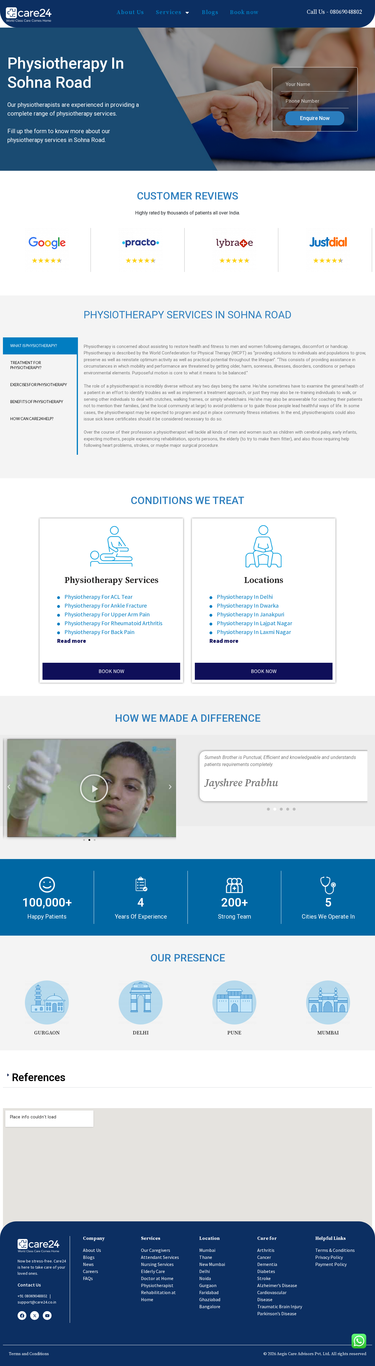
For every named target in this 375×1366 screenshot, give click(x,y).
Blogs (210, 12)
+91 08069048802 (32, 1296)
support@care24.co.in (37, 1302)
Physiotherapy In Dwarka (248, 605)
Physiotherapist (157, 1285)
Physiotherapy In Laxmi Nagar (254, 631)
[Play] (95, 788)
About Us (130, 12)
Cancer (264, 1257)
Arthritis (266, 1250)
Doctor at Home (157, 1278)
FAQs (88, 1278)
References (39, 1077)
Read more (71, 640)
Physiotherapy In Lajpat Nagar (254, 623)
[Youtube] (47, 1315)
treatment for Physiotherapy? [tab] (26, 365)
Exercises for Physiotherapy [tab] (38, 384)
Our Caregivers (155, 1250)
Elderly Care (153, 1271)
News (88, 1264)
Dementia (267, 1264)
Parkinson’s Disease (276, 1313)
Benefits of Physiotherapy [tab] (36, 401)
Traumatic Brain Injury (279, 1306)
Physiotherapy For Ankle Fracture (105, 605)
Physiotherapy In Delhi (245, 596)
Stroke (264, 1278)
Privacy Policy (329, 1257)
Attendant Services (160, 1257)
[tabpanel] (224, 396)
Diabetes (266, 1271)
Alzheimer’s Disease (277, 1285)
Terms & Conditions (335, 1250)
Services (169, 12)
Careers (90, 1271)
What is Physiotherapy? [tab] (33, 345)
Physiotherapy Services (111, 580)
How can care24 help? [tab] (32, 418)
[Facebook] (22, 1315)
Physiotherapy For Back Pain (99, 631)
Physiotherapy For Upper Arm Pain (107, 614)
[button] (84, 840)
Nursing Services (157, 1264)
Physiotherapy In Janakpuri (250, 614)
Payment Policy (331, 1264)
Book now (244, 12)
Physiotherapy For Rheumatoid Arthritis (113, 623)
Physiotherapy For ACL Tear (99, 596)
